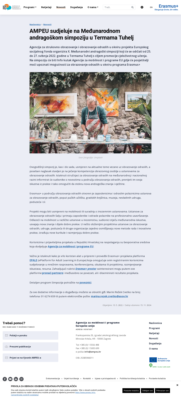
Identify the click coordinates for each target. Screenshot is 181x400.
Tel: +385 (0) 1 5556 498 (87, 344)
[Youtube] (10, 379)
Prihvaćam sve (162, 391)
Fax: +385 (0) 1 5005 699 (87, 348)
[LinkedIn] (16, 379)
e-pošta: (88, 351)
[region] (90, 390)
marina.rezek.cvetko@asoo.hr (109, 296)
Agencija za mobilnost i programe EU (71, 246)
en (151, 7)
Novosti (47, 24)
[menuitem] (46, 7)
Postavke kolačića (131, 391)
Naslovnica (35, 24)
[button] (30, 7)
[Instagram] (21, 379)
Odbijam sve (147, 391)
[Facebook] (5, 379)
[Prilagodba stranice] (142, 7)
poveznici (85, 282)
